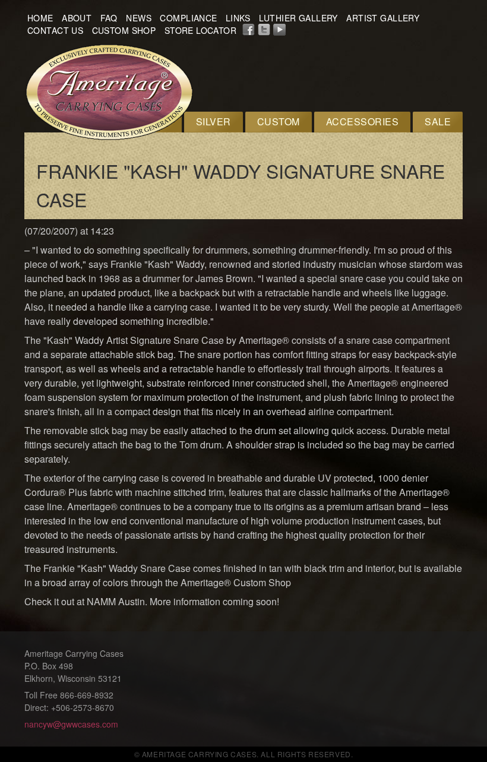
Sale (438, 121)
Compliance (188, 18)
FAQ (109, 18)
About (76, 18)
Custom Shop (124, 30)
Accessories (362, 121)
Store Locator (200, 30)
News (138, 18)
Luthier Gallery (298, 18)
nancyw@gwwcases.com (71, 724)
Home (40, 18)
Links (238, 18)
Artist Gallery (382, 18)
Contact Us (55, 30)
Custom (278, 121)
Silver (213, 121)
